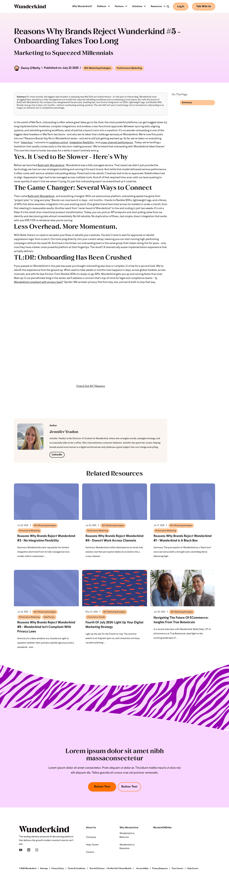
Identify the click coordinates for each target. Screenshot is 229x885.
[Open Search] (167, 6)
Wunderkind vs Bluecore (127, 835)
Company (91, 837)
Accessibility (142, 869)
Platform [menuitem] (101, 6)
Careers (90, 852)
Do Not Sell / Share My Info (119, 869)
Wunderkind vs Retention (127, 847)
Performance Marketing (129, 68)
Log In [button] (180, 6)
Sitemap (44, 869)
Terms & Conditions (76, 869)
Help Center (92, 845)
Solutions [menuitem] (137, 6)
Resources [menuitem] (156, 6)
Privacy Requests (160, 869)
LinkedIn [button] (57, 454)
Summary (187, 102)
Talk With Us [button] (203, 6)
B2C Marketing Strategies (97, 68)
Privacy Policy (57, 869)
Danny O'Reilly (30, 68)
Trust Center (177, 869)
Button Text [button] (102, 786)
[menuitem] (83, 6)
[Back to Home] (30, 6)
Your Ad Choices (97, 869)
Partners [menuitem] (119, 6)
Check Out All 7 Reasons (90, 386)
